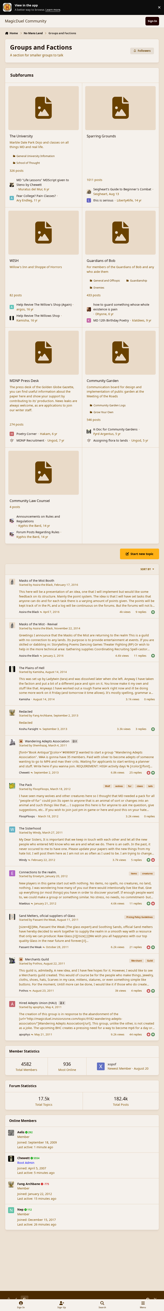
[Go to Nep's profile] (11, 1210)
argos (20, 309)
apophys (38, 1007)
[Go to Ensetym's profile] (12, 873)
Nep (20, 1209)
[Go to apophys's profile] (12, 1004)
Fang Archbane (42, 715)
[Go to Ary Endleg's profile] (12, 198)
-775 (46, 1184)
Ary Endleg (24, 200)
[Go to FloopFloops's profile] (12, 786)
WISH (14, 260)
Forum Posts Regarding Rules (37, 532)
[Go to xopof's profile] (101, 1066)
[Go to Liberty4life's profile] (89, 200)
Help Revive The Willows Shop (38, 316)
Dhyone (101, 314)
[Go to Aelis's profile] (11, 1133)
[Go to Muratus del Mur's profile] (12, 185)
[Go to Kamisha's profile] (12, 318)
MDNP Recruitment (30, 440)
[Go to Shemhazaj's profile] (12, 742)
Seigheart (100, 194)
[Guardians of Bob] (120, 233)
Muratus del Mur (30, 189)
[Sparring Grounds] (120, 108)
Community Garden (103, 380)
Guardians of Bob (101, 260)
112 (29, 1209)
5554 (36, 1158)
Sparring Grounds (101, 136)
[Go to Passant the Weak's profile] (12, 917)
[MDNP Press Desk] (43, 353)
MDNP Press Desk (24, 380)
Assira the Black (43, 585)
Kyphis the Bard (29, 526)
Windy (37, 832)
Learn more (8, 7)
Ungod (52, 440)
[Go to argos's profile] (12, 307)
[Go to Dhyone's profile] (89, 309)
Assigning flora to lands (110, 440)
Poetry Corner (26, 434)
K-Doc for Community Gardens (115, 429)
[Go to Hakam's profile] (12, 434)
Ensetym (38, 876)
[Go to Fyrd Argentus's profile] (89, 431)
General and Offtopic (107, 280)
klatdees (138, 320)
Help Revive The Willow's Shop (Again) (44, 304)
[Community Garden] (120, 353)
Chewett (24, 772)
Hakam (45, 434)
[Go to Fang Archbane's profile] (12, 713)
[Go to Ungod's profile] (12, 440)
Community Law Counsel (30, 500)
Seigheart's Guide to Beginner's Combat (122, 189)
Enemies (99, 287)
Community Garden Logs (110, 405)
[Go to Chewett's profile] (11, 1159)
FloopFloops (41, 789)
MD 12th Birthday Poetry (111, 320)
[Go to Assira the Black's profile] (12, 582)
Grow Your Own (103, 412)
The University (21, 136)
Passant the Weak (44, 920)
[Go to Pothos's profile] (12, 960)
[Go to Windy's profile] (12, 829)
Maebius (24, 903)
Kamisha (22, 320)
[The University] (43, 108)
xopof (112, 1064)
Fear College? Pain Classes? (36, 196)
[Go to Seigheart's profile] (89, 191)
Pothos (37, 963)
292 (30, 1132)
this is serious (103, 200)
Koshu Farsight (28, 729)
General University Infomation (35, 156)
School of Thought (28, 163)
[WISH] (43, 233)
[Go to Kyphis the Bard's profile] (12, 521)
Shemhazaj (40, 745)
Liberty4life (125, 200)
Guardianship (138, 280)
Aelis (20, 1132)
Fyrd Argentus (103, 434)
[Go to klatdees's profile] (89, 320)
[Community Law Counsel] (43, 473)
